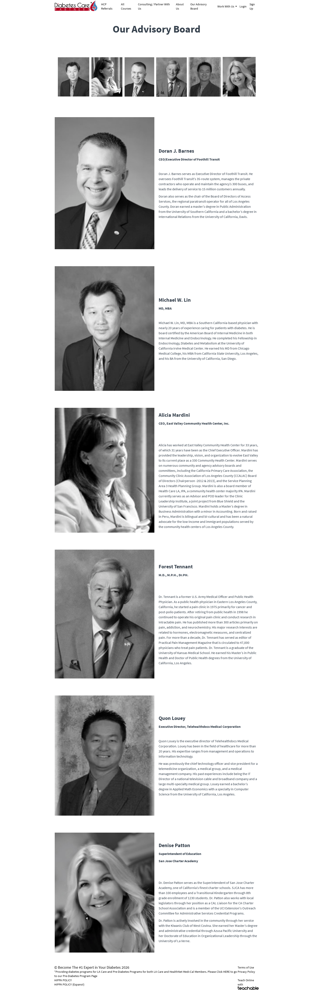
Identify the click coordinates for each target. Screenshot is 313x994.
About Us (180, 6)
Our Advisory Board (198, 6)
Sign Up (252, 6)
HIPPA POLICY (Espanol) (69, 984)
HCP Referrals (106, 6)
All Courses (126, 6)
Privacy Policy (246, 972)
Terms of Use (246, 967)
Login (243, 6)
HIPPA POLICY (63, 980)
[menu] (178, 6)
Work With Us (225, 6)
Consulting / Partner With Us (154, 6)
